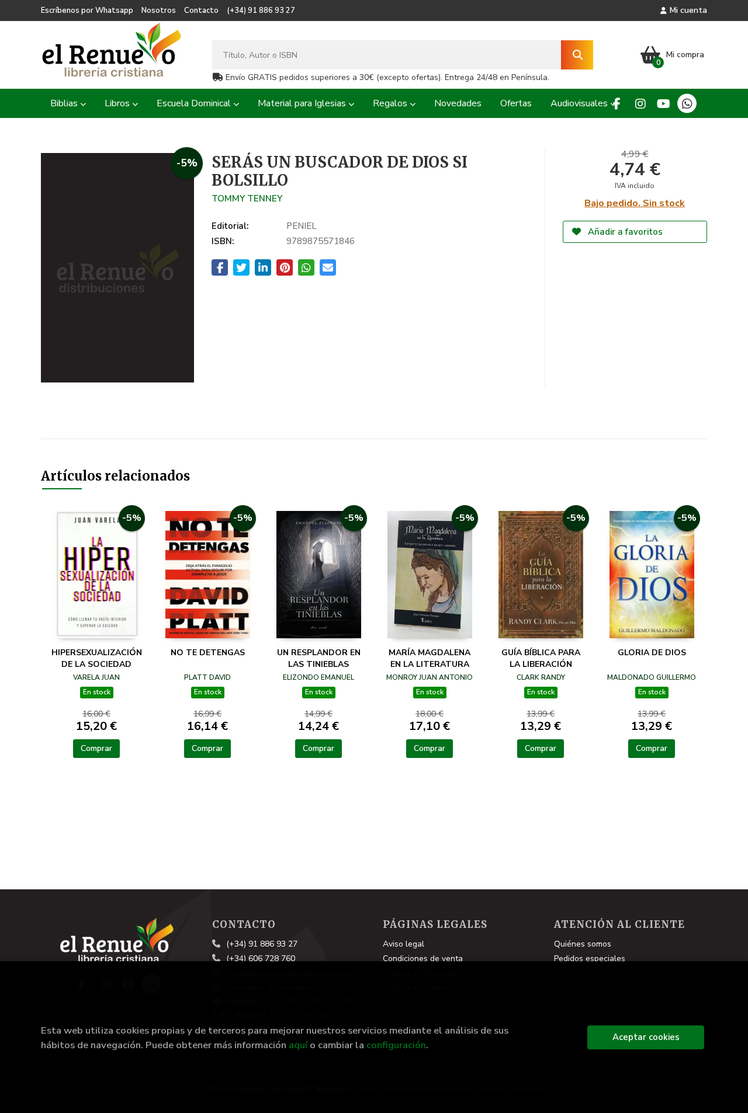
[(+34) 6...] (687, 103)
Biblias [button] (65, 103)
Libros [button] (118, 103)
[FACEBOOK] (616, 103)
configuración (396, 1045)
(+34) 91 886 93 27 (261, 10)
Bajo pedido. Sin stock (634, 203)
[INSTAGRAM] (640, 103)
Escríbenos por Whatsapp (87, 10)
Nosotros (158, 10)
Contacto (201, 10)
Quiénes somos (582, 943)
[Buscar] (577, 54)
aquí (298, 1045)
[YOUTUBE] (663, 103)
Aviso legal (403, 943)
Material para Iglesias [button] (303, 103)
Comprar (96, 748)
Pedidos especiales (589, 958)
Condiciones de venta (423, 958)
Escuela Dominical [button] (195, 103)
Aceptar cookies (646, 1037)
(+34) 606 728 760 (260, 958)
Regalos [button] (391, 103)
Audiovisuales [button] (580, 103)
